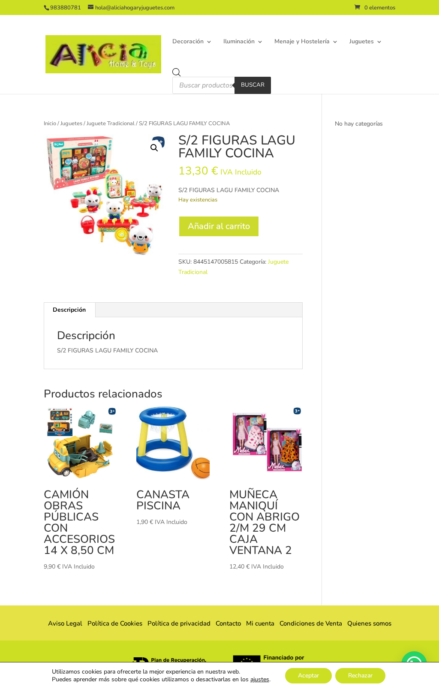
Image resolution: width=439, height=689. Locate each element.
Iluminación (239, 42)
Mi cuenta (260, 623)
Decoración (188, 42)
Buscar (253, 85)
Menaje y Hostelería (302, 42)
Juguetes (361, 42)
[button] (154, 148)
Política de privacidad (178, 623)
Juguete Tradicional (111, 123)
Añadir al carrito (219, 226)
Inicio (50, 123)
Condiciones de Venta (311, 623)
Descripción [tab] (69, 310)
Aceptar (308, 675)
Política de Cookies (114, 623)
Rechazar (360, 675)
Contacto (228, 623)
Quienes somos (366, 623)
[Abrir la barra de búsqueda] (176, 72)
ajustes (259, 679)
